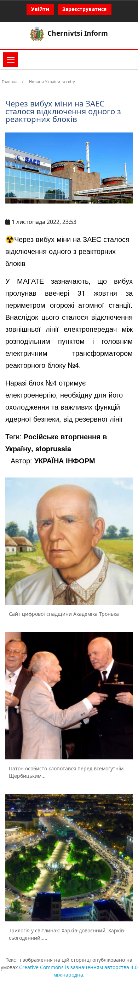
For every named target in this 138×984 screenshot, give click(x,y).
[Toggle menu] (10, 59)
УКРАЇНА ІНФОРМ (64, 460)
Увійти (40, 9)
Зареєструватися (84, 9)
